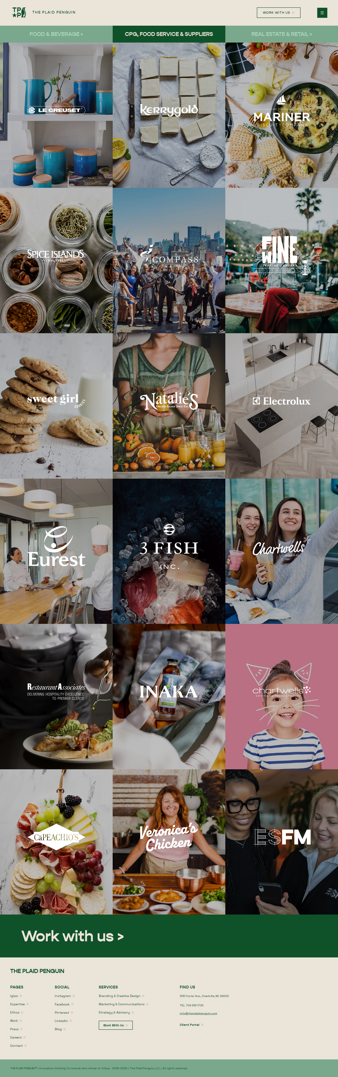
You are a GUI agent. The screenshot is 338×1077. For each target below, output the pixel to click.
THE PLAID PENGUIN (54, 12)
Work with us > (72, 936)
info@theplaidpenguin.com (198, 1013)
